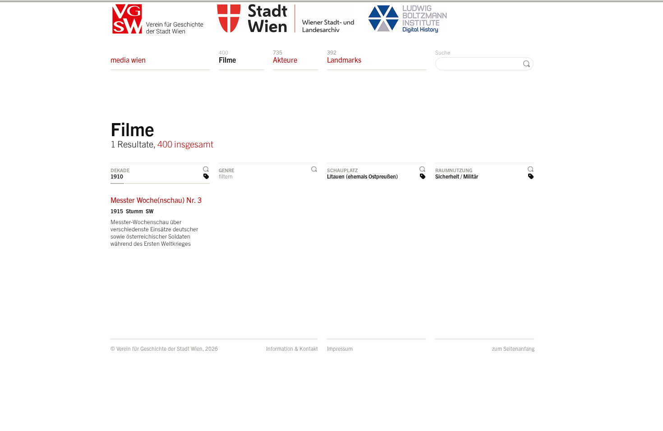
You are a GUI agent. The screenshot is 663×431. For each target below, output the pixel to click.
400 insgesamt (185, 143)
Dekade (119, 170)
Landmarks (344, 56)
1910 (116, 176)
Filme (227, 56)
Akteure (285, 56)
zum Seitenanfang (513, 348)
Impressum (340, 348)
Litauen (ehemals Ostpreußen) (362, 176)
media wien (128, 59)
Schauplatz (342, 170)
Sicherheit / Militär (456, 176)
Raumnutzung (453, 170)
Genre (226, 170)
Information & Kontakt (292, 348)
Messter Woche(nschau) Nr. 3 (156, 199)
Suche (442, 52)
